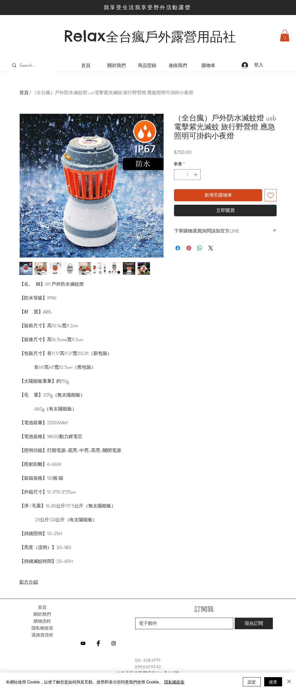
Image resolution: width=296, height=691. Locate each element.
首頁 (24, 92)
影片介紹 (28, 582)
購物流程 (42, 621)
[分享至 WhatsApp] (199, 248)
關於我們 (42, 614)
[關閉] (289, 681)
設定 (252, 682)
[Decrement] (178, 175)
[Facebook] (98, 643)
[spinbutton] (187, 175)
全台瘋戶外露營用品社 (171, 36)
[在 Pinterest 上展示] (188, 248)
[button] (285, 36)
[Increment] (196, 175)
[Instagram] (113, 643)
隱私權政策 (174, 682)
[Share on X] (210, 248)
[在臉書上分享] (177, 248)
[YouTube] (83, 643)
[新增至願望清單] (270, 195)
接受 (273, 682)
